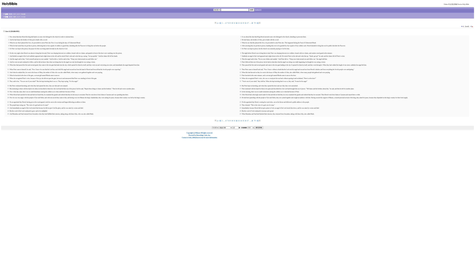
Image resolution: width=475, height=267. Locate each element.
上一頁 (219, 23)
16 (245, 23)
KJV (18, 14)
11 (234, 23)
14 (241, 23)
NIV (14, 14)
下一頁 (256, 23)
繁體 (10, 14)
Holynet (197, 133)
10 (232, 23)
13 (239, 23)
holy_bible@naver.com (196, 137)
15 (243, 23)
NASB (23, 14)
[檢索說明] (258, 10)
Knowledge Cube (201, 135)
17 (248, 23)
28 (252, 23)
